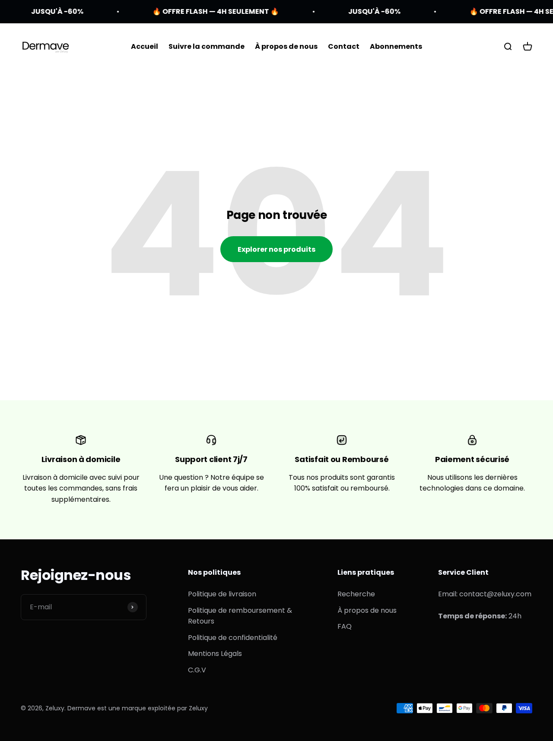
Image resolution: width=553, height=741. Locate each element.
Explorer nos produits (276, 249)
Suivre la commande (206, 46)
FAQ (344, 626)
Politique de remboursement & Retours (240, 616)
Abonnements (396, 46)
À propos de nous (286, 46)
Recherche (356, 594)
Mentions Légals (215, 654)
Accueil (144, 46)
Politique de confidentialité (232, 638)
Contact (343, 46)
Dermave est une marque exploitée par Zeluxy (137, 708)
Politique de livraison (222, 594)
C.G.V (197, 670)
